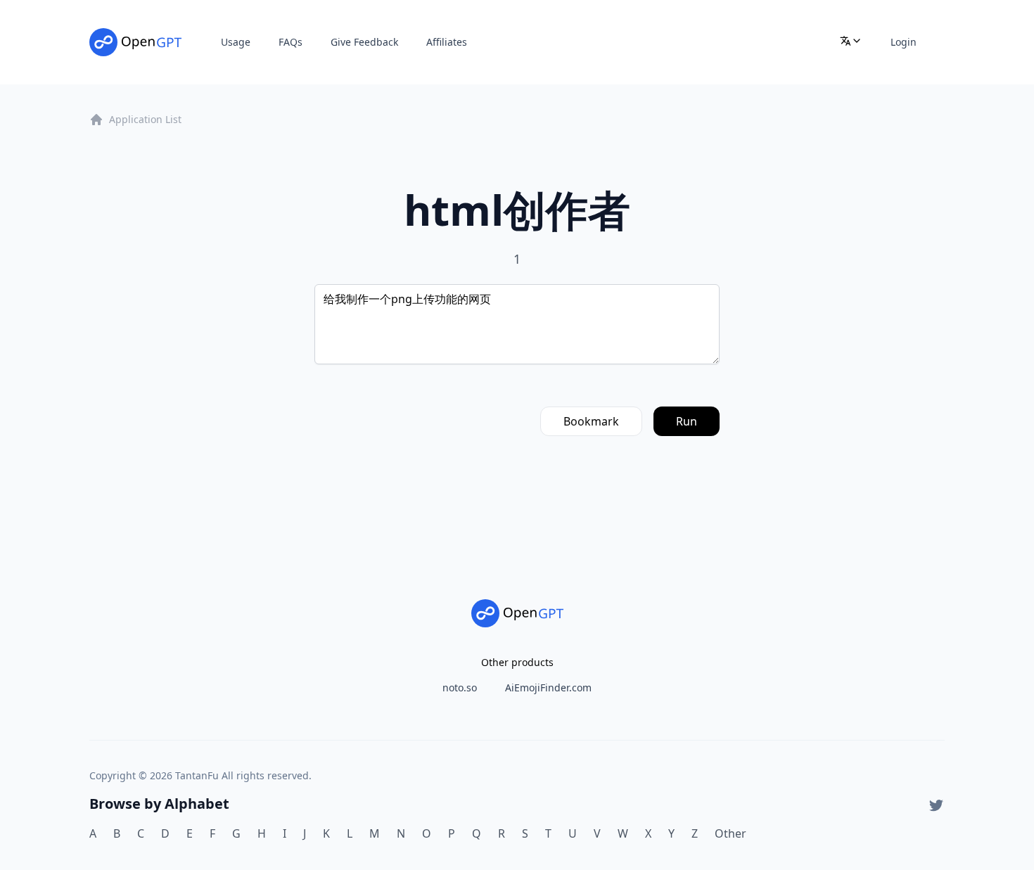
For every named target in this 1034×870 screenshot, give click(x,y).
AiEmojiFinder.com (548, 687)
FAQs (290, 42)
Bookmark (591, 421)
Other (730, 833)
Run (686, 421)
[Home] (135, 42)
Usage (235, 42)
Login (904, 42)
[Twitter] (936, 805)
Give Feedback (364, 42)
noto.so (459, 687)
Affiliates (446, 42)
